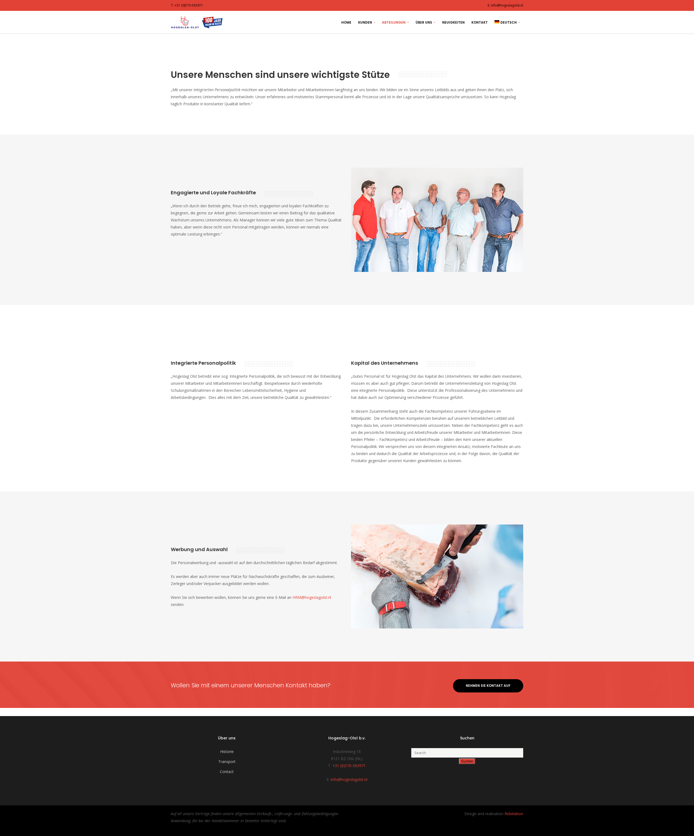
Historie (227, 751)
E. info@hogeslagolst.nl (505, 5)
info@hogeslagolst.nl (349, 779)
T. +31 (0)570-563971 (187, 5)
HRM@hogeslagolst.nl (312, 597)
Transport (227, 761)
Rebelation (514, 813)
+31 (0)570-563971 (349, 765)
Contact (227, 771)
